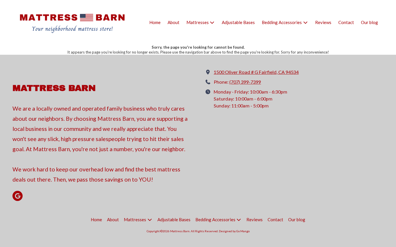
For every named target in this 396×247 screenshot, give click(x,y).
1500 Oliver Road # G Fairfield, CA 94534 (256, 72)
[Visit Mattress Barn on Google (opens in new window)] (17, 196)
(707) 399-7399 (245, 82)
